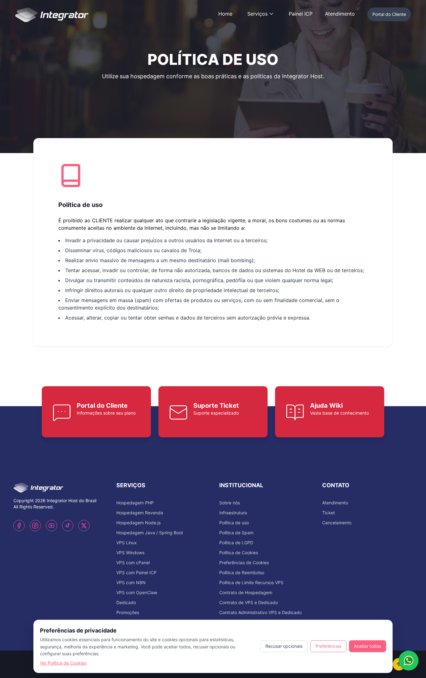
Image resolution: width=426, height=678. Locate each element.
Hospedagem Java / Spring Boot (149, 532)
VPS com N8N (131, 582)
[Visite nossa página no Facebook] (19, 525)
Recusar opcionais (284, 646)
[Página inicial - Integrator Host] (52, 13)
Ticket (328, 512)
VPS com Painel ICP (136, 572)
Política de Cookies (238, 552)
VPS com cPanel (133, 562)
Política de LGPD (236, 542)
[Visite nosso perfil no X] (84, 525)
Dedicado (126, 602)
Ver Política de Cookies (63, 663)
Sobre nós (229, 502)
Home (225, 14)
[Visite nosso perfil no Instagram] (35, 525)
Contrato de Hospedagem (245, 592)
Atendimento (340, 14)
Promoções (127, 612)
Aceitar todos (367, 646)
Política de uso (234, 522)
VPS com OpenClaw (136, 592)
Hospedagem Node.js (138, 522)
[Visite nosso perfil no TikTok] (67, 525)
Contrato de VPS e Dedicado (248, 602)
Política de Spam (236, 532)
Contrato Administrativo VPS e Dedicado (260, 612)
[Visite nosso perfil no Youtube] (51, 525)
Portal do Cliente (389, 14)
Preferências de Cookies (244, 562)
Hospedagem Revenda (139, 512)
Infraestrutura (233, 512)
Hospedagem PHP (135, 502)
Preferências (328, 646)
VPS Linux (126, 542)
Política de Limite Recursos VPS (251, 582)
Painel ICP (300, 14)
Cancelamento (336, 522)
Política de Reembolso (241, 572)
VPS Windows (130, 552)
